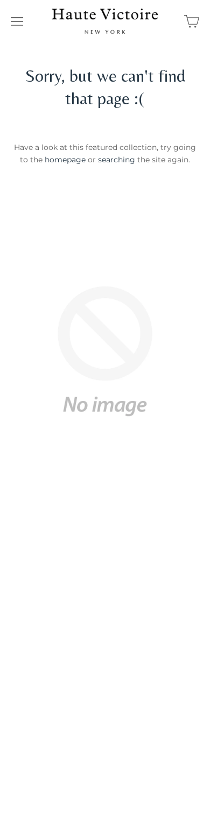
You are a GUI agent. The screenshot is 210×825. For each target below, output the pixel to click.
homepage (65, 159)
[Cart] (191, 21)
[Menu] (17, 21)
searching (116, 159)
